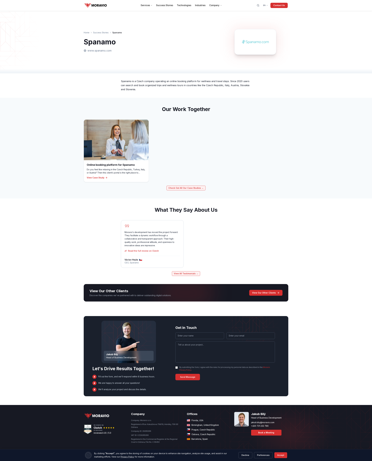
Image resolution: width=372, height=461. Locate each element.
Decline (245, 455)
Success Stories (101, 32)
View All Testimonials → (186, 273)
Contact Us (279, 5)
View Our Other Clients (264, 292)
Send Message (187, 377)
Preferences (263, 455)
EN (264, 5)
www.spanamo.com (99, 50)
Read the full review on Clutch (143, 251)
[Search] (258, 5)
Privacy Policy (127, 456)
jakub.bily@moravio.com (262, 422)
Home (86, 32)
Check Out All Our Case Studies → (186, 188)
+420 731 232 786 (260, 426)
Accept (280, 455)
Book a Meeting (266, 432)
